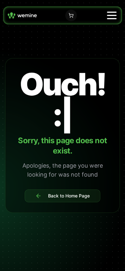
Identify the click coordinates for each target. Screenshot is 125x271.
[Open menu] (111, 15)
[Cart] (71, 15)
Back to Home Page (69, 195)
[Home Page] (22, 15)
